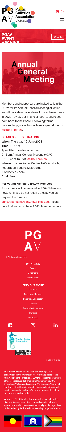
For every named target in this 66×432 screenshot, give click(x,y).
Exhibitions (33, 273)
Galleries (33, 289)
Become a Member (33, 294)
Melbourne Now (12, 129)
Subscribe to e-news (33, 308)
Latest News (33, 277)
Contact (33, 313)
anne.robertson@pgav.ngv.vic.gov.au (25, 201)
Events (33, 268)
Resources (33, 317)
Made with (53, 360)
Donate (33, 303)
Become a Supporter (33, 299)
